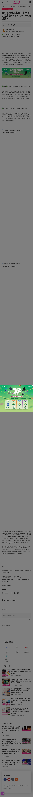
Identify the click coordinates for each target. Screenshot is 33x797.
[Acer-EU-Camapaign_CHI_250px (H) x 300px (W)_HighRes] (16, 398)
